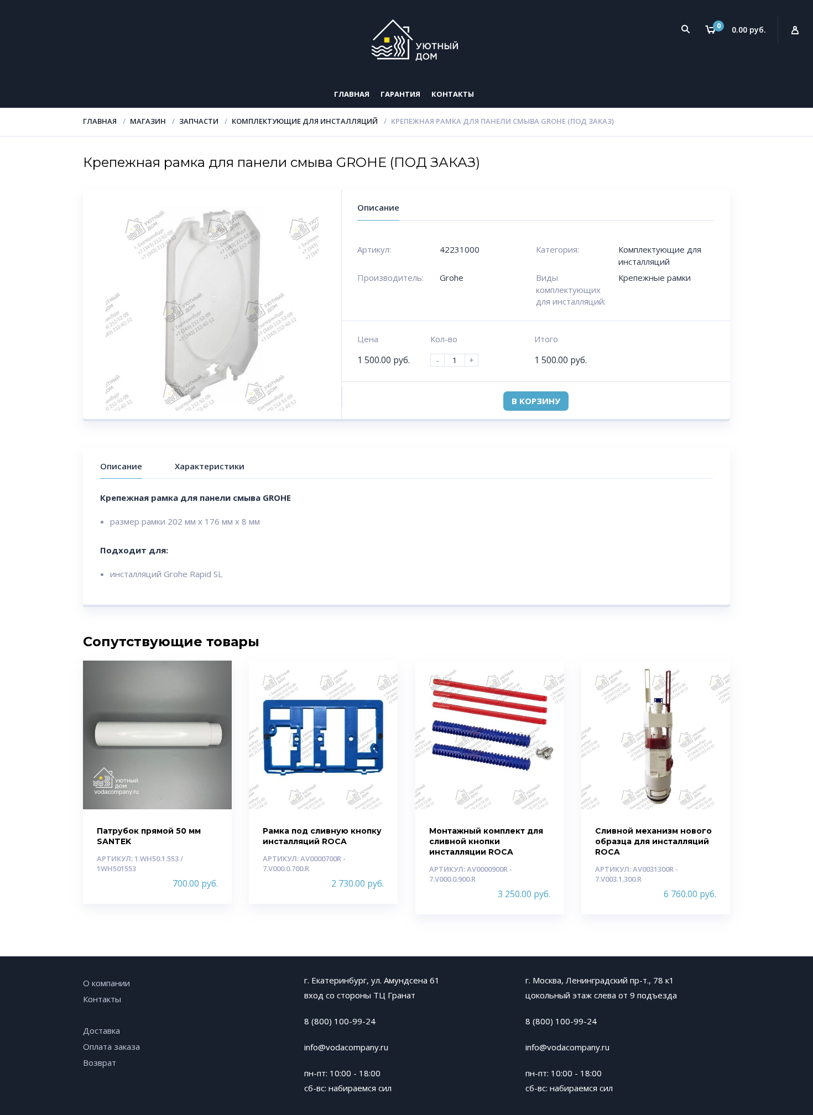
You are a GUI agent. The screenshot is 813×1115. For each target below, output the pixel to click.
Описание (121, 466)
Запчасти (198, 121)
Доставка (101, 1030)
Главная (351, 94)
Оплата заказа (111, 1046)
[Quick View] (211, 678)
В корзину (536, 400)
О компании (106, 982)
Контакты (452, 94)
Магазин (148, 121)
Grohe (451, 277)
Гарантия (400, 94)
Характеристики (209, 466)
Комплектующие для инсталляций (305, 121)
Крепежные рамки (654, 277)
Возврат (99, 1062)
